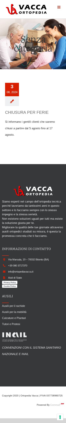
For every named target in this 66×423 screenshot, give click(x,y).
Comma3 (55, 404)
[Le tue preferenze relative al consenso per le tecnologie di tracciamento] (60, 417)
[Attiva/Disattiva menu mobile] (59, 7)
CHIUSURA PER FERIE (27, 112)
